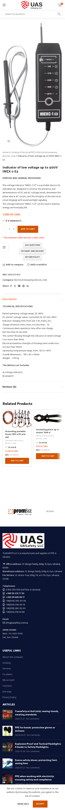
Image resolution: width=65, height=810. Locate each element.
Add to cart (28, 229)
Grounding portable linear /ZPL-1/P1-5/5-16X (15, 434)
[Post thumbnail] (7, 715)
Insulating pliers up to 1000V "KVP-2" (47, 430)
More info (24, 804)
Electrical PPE (28, 152)
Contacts (7, 686)
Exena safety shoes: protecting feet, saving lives (36, 761)
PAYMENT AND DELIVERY (32, 251)
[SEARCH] (59, 14)
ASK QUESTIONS (32, 245)
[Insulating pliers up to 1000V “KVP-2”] (48, 418)
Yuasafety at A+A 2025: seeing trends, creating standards (37, 713)
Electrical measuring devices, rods (30, 280)
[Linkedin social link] (28, 286)
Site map (6, 692)
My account (8, 680)
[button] (17, 461)
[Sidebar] (4, 247)
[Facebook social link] (11, 286)
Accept (40, 804)
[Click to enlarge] (8, 141)
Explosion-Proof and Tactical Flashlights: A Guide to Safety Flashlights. (38, 745)
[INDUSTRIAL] (20, 511)
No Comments (32, 719)
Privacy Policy (9, 697)
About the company (12, 657)
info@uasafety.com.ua (17, 623)
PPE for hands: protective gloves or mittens (35, 729)
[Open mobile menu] (4, 5)
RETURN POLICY (32, 257)
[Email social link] (19, 286)
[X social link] (15, 286)
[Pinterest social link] (23, 286)
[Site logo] (32, 5)
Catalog (15, 152)
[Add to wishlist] (29, 412)
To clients (7, 674)
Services (6, 668)
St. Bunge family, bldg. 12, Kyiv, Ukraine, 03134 (31, 566)
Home (5, 152)
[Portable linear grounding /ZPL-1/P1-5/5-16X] (17, 419)
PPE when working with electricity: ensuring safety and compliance (34, 778)
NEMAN (50, 511)
